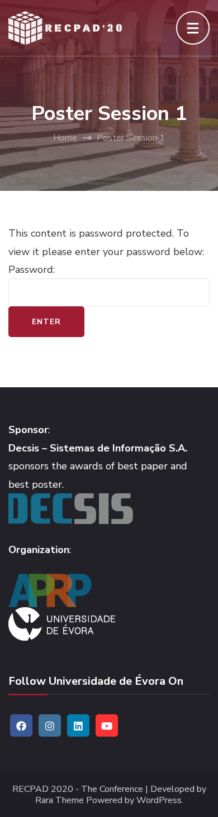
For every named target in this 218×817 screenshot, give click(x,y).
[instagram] (50, 725)
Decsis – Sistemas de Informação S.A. (97, 448)
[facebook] (21, 725)
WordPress (159, 800)
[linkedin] (78, 725)
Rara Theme (59, 800)
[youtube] (107, 725)
